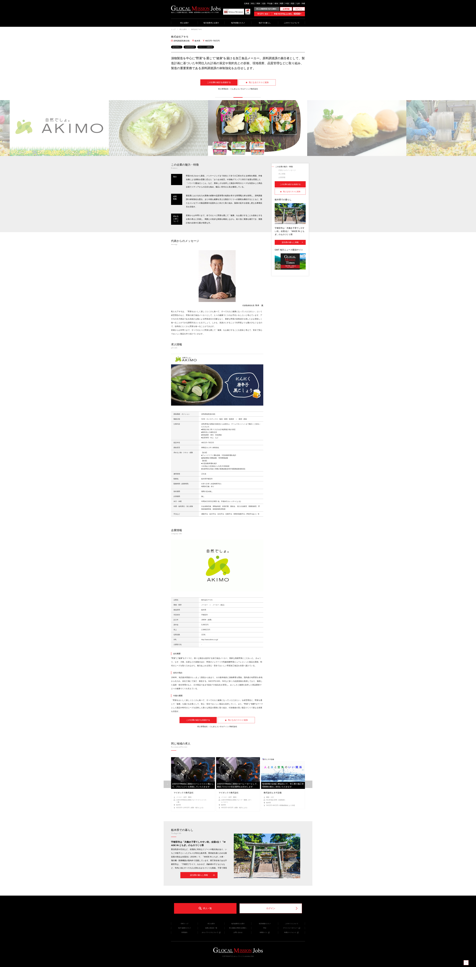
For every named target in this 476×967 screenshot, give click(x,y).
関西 (281, 3)
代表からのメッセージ (287, 170)
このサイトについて (291, 23)
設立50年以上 (177, 47)
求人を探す (184, 23)
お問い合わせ (238, 932)
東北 (253, 3)
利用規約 (184, 932)
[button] (219, 97)
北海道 (246, 3)
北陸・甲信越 (267, 3)
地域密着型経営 (190, 47)
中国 (287, 3)
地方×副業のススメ (184, 928)
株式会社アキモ (196, 29)
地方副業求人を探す (211, 23)
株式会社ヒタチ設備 (273, 793)
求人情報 (281, 174)
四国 (292, 3)
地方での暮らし (265, 23)
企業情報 (281, 177)
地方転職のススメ (238, 23)
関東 (258, 3)
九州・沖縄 (300, 3)
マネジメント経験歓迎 (205, 47)
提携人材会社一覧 (211, 928)
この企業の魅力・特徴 (284, 167)
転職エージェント (290, 932)
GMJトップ (184, 923)
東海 (276, 3)
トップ (173, 29)
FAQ (264, 928)
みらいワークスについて (210, 932)
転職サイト (263, 932)
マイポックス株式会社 (183, 793)
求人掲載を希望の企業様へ (238, 928)
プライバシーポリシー (290, 928)
